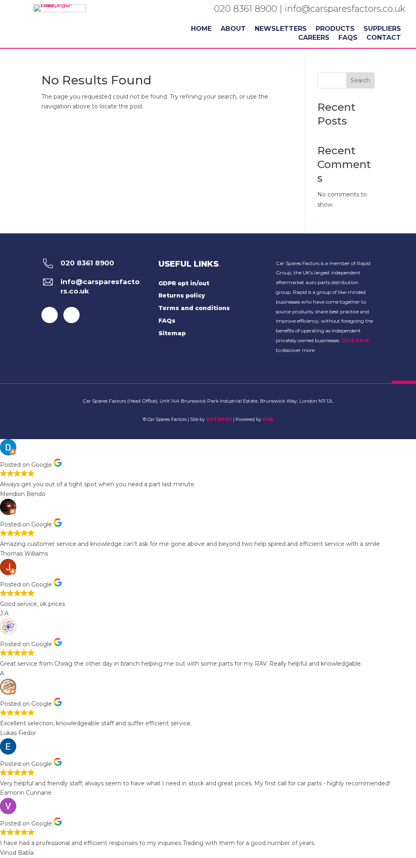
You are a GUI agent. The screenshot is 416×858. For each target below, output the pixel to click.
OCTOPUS (219, 419)
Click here (355, 340)
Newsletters (281, 29)
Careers (313, 38)
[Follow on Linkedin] (71, 315)
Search (360, 80)
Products (335, 29)
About (233, 29)
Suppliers (382, 29)
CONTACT (383, 38)
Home (201, 29)
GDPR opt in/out (183, 283)
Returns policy (181, 295)
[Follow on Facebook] (49, 315)
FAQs (348, 38)
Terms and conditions (194, 308)
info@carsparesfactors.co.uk (345, 8)
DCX (267, 419)
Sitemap (172, 333)
